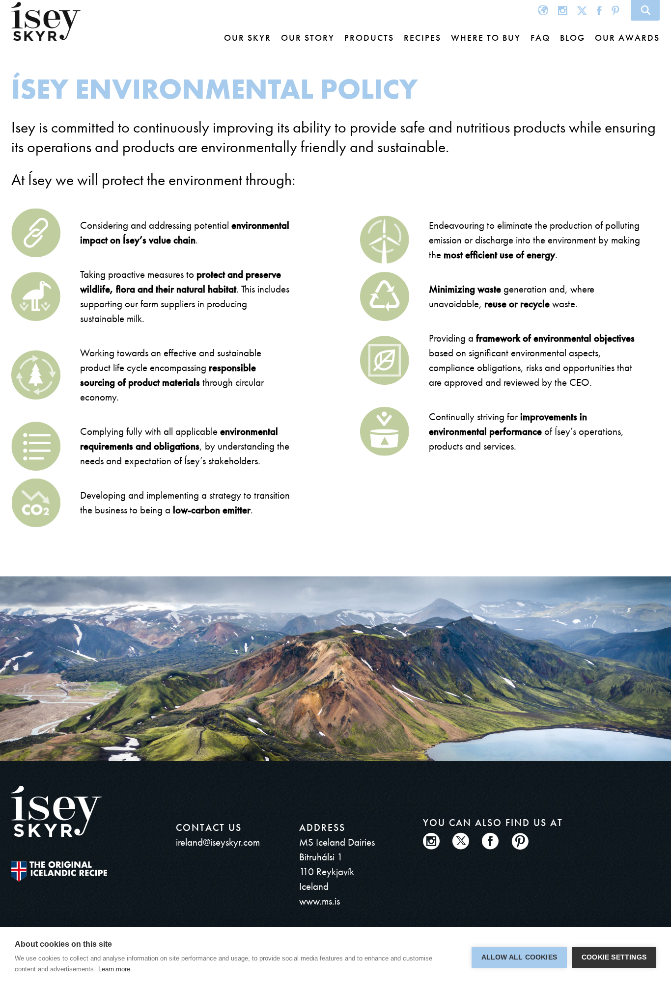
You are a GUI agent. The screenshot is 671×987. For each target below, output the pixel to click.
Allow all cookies (519, 957)
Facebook (599, 10)
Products (369, 37)
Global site (543, 10)
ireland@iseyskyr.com (218, 842)
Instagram (562, 10)
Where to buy (486, 37)
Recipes (422, 37)
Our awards (627, 37)
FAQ (540, 37)
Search (645, 10)
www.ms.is (319, 900)
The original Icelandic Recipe (59, 871)
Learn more (114, 969)
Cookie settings (614, 957)
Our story (308, 37)
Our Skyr (247, 37)
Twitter (582, 10)
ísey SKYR (46, 21)
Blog (572, 37)
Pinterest (615, 10)
